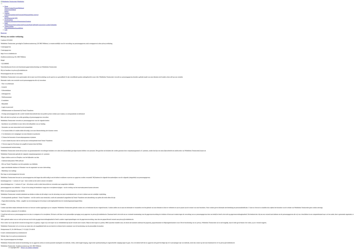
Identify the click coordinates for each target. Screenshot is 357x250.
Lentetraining (13, 21)
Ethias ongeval (34, 15)
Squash (17, 28)
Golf (6, 30)
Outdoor (6, 13)
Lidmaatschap (8, 15)
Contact (11, 8)
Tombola (28, 21)
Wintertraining (21, 21)
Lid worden (46, 25)
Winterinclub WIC (12, 18)
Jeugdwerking (8, 20)
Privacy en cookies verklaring (29, 247)
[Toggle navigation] (1, 3)
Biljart (21, 28)
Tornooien (21, 15)
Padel (6, 23)
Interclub (15, 15)
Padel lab (31, 25)
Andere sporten (8, 26)
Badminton (12, 28)
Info (5, 18)
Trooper (16, 8)
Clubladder (53, 25)
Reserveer (4, 33)
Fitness (6, 28)
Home (6, 6)
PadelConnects (38, 25)
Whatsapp (27, 15)
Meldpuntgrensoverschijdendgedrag (14, 9)
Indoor (6, 16)
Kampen (6, 21)
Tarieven (15, 25)
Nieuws (6, 8)
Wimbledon (20, 1)
